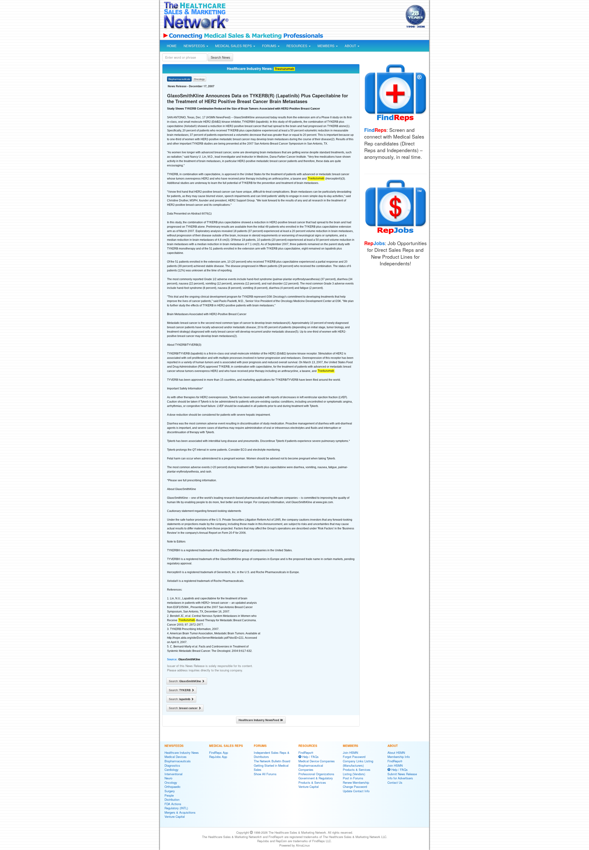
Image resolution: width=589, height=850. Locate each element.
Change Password (355, 786)
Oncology (171, 782)
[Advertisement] (316, 16)
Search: (185, 681)
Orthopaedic (173, 786)
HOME (172, 46)
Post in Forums (353, 778)
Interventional (173, 774)
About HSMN (396, 752)
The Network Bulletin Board (272, 761)
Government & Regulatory (315, 778)
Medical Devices (176, 756)
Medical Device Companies (316, 761)
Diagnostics (172, 765)
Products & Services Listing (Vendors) (356, 771)
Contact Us (394, 782)
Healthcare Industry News (182, 752)
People (169, 795)
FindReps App (218, 752)
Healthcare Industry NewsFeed (259, 720)
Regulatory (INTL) (176, 808)
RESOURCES (297, 46)
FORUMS (269, 46)
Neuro (168, 778)
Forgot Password (354, 756)
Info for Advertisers (400, 778)
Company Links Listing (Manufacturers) (358, 763)
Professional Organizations (316, 774)
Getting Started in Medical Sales (271, 767)
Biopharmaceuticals (178, 761)
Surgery (170, 791)
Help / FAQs (310, 756)
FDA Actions (173, 804)
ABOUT (351, 46)
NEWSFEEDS (195, 46)
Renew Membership (356, 782)
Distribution (172, 799)
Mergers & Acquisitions (180, 812)
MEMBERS (326, 46)
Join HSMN (350, 752)
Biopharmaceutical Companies (310, 767)
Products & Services (312, 782)
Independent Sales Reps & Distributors (271, 754)
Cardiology (172, 769)
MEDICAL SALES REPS (234, 46)
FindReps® (305, 752)
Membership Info (398, 756)
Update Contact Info (356, 791)
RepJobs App (218, 756)
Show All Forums (265, 774)
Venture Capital (175, 816)
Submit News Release (402, 774)
